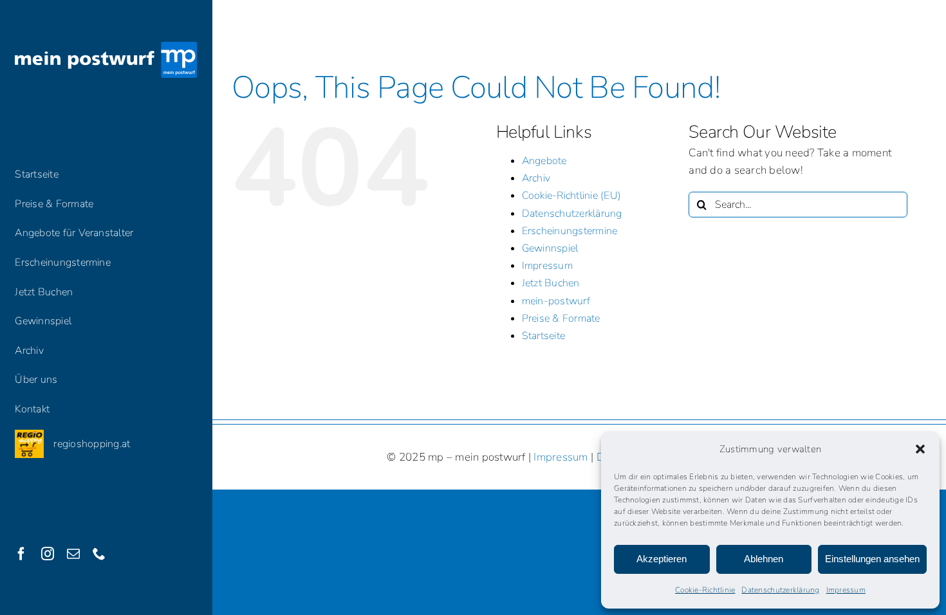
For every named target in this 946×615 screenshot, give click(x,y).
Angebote (544, 161)
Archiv (536, 178)
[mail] (73, 553)
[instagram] (47, 553)
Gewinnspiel (550, 248)
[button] (920, 449)
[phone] (99, 553)
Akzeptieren (661, 558)
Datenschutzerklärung (780, 590)
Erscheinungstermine (570, 231)
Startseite (544, 336)
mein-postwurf (556, 301)
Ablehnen (763, 558)
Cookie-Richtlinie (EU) (572, 195)
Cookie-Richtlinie (705, 590)
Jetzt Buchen (551, 283)
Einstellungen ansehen (872, 558)
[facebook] (21, 553)
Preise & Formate (561, 318)
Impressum (846, 590)
